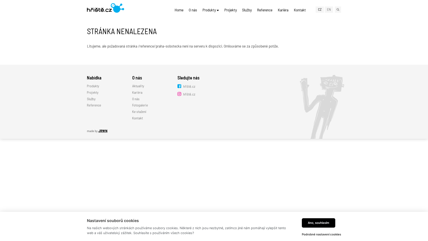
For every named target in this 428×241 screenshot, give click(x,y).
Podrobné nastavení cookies (321, 234)
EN (329, 9)
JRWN (102, 131)
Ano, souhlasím (318, 222)
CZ (320, 9)
